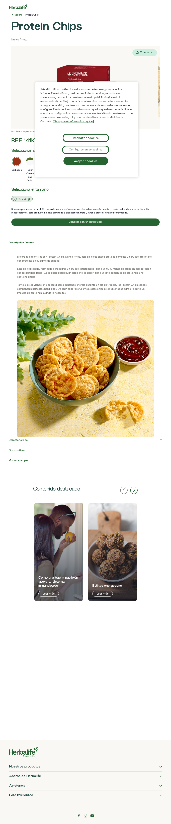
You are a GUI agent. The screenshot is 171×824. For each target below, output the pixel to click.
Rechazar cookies (86, 138)
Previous (124, 490)
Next (134, 490)
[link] (160, 7)
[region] (86, 129)
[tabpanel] (58, 552)
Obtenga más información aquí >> (73, 121)
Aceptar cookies (86, 161)
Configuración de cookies (85, 149)
